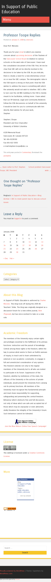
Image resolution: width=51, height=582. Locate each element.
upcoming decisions (24, 55)
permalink (7, 156)
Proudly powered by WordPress (12, 571)
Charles (43, 300)
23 (17, 249)
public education (23, 490)
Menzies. (7, 304)
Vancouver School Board (17, 59)
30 (17, 252)
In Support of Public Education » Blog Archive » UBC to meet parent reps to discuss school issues (25, 198)
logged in (18, 218)
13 (42, 242)
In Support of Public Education (20, 9)
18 (30, 245)
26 (36, 249)
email (21, 52)
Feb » (12, 258)
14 (5, 245)
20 (42, 245)
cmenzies (29, 40)
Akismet (17, 579)
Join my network (25, 496)
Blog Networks (22, 479)
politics (20, 492)
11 (30, 242)
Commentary (26, 152)
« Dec (6, 258)
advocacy (26, 492)
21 (5, 249)
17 (23, 245)
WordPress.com (6, 573)
